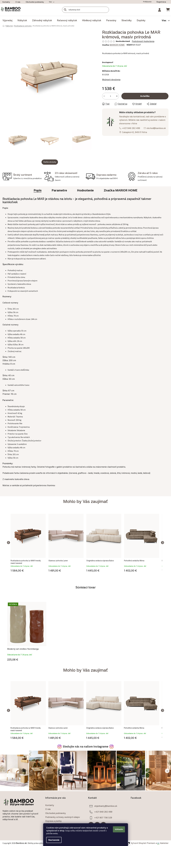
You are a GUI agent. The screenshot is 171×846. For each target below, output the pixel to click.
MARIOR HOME (117, 45)
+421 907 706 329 (103, 817)
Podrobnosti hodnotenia (143, 41)
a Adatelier (162, 843)
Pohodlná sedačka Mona (134, 560)
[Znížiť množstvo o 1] (104, 96)
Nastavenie (53, 840)
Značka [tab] (120, 190)
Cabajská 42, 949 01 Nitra (134, 132)
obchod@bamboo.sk (156, 128)
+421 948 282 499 (131, 128)
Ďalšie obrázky (49, 162)
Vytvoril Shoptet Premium (143, 843)
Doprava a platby (53, 821)
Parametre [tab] (59, 190)
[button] (28, 570)
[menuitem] (7, 20)
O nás (17, 2)
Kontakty (6, 2)
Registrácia (161, 2)
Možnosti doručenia (111, 79)
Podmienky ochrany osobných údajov (62, 817)
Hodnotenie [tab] (85, 190)
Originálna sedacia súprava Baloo (100, 560)
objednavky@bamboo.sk (105, 806)
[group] (28, 542)
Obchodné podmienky (35, 2)
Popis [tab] (38, 190)
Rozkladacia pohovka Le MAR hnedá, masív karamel (26, 561)
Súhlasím (119, 829)
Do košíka (144, 96)
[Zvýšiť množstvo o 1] (117, 96)
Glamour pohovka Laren (58, 560)
